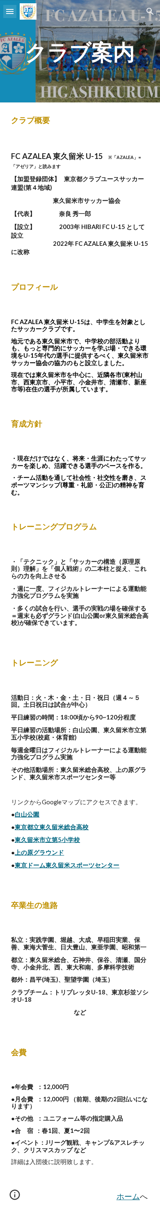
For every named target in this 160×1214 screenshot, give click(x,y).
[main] (80, 51)
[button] (10, 11)
